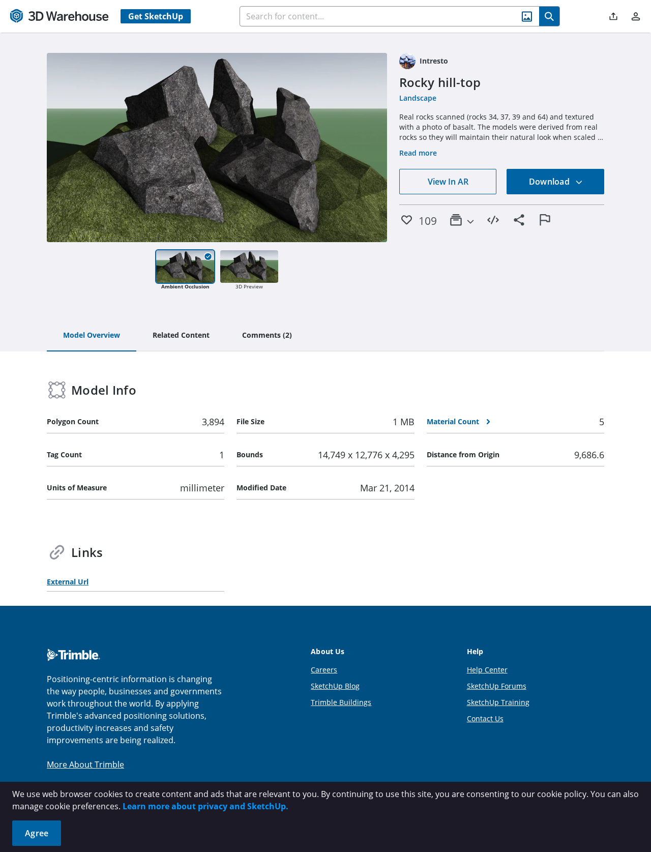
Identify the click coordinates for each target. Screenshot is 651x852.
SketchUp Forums (496, 686)
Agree (36, 833)
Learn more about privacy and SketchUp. (205, 806)
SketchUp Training (498, 702)
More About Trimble (85, 764)
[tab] (91, 335)
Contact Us (485, 718)
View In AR (448, 181)
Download (550, 181)
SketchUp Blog (335, 686)
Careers (324, 669)
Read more (418, 153)
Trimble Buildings (341, 702)
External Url (67, 581)
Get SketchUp (155, 16)
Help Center (487, 669)
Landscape (417, 98)
